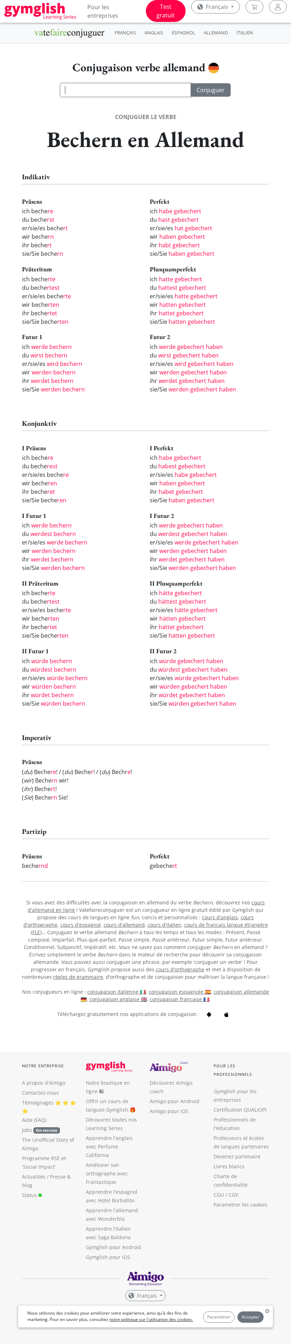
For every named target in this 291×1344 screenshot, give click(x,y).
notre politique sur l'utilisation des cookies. (151, 1319)
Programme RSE (41, 1158)
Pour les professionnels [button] (233, 1070)
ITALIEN (244, 32)
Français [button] (217, 7)
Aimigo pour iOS (169, 1111)
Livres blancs (229, 1166)
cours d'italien (164, 924)
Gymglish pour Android (113, 1247)
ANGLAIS (153, 32)
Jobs (39, 1129)
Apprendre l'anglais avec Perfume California (109, 1146)
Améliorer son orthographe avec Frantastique (107, 1173)
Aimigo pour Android (174, 1101)
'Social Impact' (39, 1166)
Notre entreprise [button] (43, 1065)
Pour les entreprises (102, 11)
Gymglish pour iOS (108, 1257)
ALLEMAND (216, 32)
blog (27, 1185)
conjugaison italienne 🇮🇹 (116, 991)
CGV (233, 1194)
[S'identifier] (278, 6)
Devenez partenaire (237, 1156)
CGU (219, 1194)
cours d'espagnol (80, 924)
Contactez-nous (40, 1092)
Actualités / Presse (44, 1176)
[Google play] (209, 1014)
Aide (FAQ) (34, 1120)
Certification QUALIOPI (240, 1109)
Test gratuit (166, 11)
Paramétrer (218, 1317)
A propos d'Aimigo (43, 1082)
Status (30, 1195)
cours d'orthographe (180, 969)
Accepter (250, 1317)
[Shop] (254, 6)
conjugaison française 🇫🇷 (179, 999)
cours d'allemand (124, 924)
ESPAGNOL (183, 32)
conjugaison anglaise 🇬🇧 (118, 999)
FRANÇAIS (125, 32)
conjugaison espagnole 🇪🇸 (180, 991)
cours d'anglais (220, 917)
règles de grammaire (78, 976)
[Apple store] (226, 1014)
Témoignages (38, 1102)
